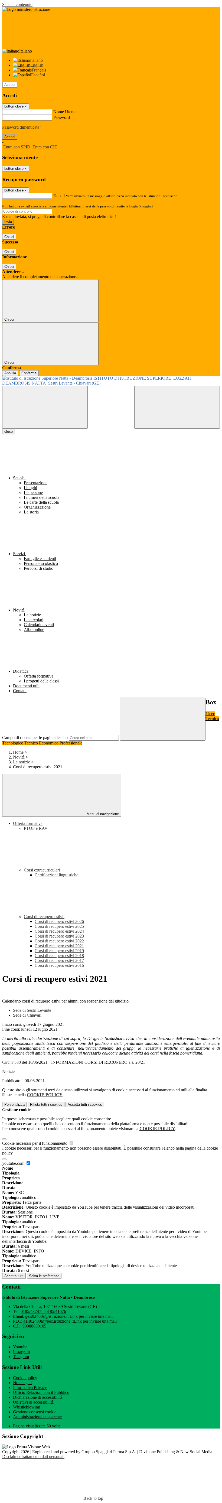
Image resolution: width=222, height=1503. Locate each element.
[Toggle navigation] (45, 407)
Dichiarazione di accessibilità (38, 1397)
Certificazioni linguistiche (56, 875)
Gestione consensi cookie (34, 1412)
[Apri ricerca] (177, 407)
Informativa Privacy (30, 1387)
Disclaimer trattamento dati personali (33, 1456)
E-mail (59, 195)
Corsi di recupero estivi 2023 (59, 936)
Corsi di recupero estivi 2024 (59, 931)
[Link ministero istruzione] (26, 9)
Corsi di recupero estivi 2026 (59, 921)
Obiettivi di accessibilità (33, 1402)
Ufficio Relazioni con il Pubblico (41, 1392)
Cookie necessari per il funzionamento (35, 1143)
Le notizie (21, 762)
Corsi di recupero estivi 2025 (59, 926)
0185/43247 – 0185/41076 (43, 1311)
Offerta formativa (28, 823)
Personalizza (14, 1104)
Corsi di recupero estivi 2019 (59, 950)
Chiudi (9, 237)
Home (18, 752)
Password (61, 117)
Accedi (9, 85)
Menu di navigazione (102, 814)
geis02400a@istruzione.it (69, 1316)
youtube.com (13, 1163)
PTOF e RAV (36, 828)
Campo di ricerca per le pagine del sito (35, 737)
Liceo (210, 713)
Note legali (22, 1382)
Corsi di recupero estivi (44, 916)
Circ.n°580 (11, 1062)
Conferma (29, 373)
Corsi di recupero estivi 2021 (59, 946)
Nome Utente (64, 111)
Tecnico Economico (42, 743)
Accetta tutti (85, 1104)
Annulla (10, 373)
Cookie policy (25, 1377)
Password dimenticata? (21, 127)
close (8, 432)
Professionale (71, 743)
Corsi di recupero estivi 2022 (59, 941)
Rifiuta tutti (46, 1104)
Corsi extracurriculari (42, 870)
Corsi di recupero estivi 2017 (59, 960)
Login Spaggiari (141, 206)
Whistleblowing (26, 1407)
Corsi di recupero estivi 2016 (59, 965)
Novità (19, 757)
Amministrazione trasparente (37, 1416)
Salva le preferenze (44, 1276)
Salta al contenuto (17, 4)
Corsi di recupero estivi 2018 (59, 955)
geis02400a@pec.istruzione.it (70, 1321)
